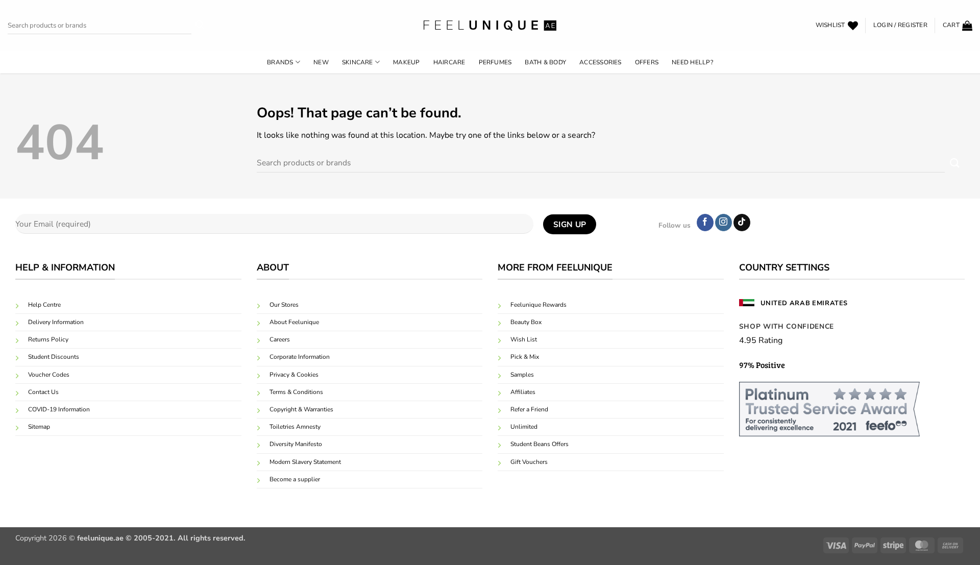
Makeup (406, 62)
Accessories (600, 62)
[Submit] (199, 25)
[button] (900, 25)
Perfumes (495, 62)
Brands (280, 62)
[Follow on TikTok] (741, 222)
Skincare (357, 62)
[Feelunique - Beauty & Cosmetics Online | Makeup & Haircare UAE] (490, 25)
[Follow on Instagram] (723, 222)
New (321, 62)
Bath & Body (545, 62)
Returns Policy (48, 339)
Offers (646, 62)
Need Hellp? (692, 62)
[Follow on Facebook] (705, 222)
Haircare (449, 62)
